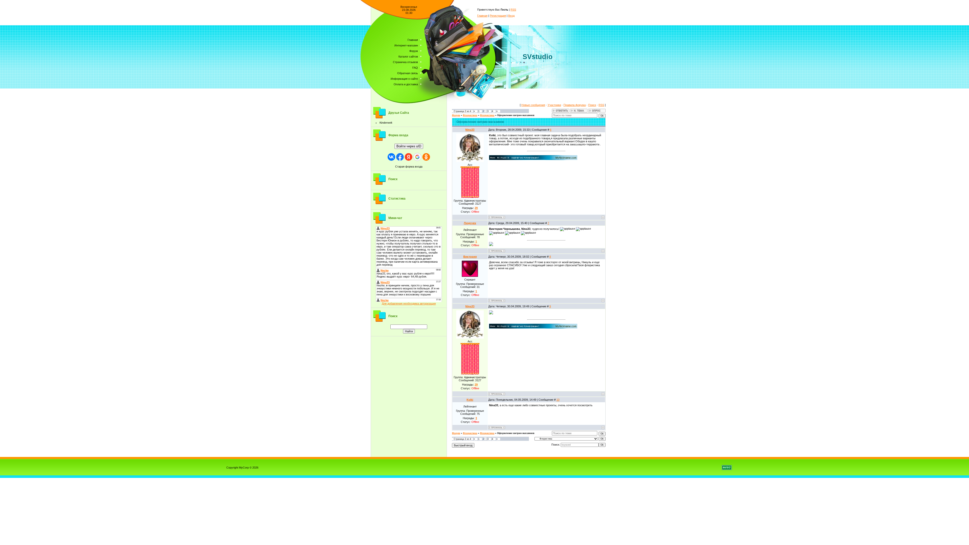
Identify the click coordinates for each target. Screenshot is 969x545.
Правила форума (574, 104)
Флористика (470, 115)
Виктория (470, 256)
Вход (511, 15)
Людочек (470, 223)
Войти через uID (408, 146)
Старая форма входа (408, 166)
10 (557, 399)
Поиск (592, 104)
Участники (554, 104)
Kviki (470, 399)
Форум (456, 115)
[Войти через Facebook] (400, 157)
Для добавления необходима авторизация (409, 303)
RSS (513, 9)
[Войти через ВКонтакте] (391, 157)
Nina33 (469, 129)
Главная (482, 15)
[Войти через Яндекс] (408, 157)
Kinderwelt (386, 122)
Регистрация (498, 15)
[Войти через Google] (417, 157)
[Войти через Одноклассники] (426, 157)
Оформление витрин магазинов (515, 115)
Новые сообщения (533, 104)
